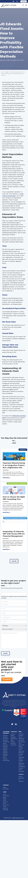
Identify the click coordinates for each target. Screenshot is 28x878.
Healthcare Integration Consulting (5, 754)
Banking (12, 735)
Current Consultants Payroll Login (5, 808)
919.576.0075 (7, 817)
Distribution (13, 737)
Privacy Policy (5, 788)
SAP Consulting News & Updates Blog (22, 743)
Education (13, 741)
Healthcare (13, 734)
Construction (13, 744)
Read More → (7, 477)
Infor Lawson (21, 740)
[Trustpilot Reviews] (7, 710)
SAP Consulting (6, 741)
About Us (5, 787)
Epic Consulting (6, 760)
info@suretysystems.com (17, 817)
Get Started (7, 679)
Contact (24, 1)
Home (2, 72)
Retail (12, 740)
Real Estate (13, 743)
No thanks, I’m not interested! (14, 876)
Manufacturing (14, 738)
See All (14, 561)
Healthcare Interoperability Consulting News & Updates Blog (22, 768)
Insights (7, 72)
